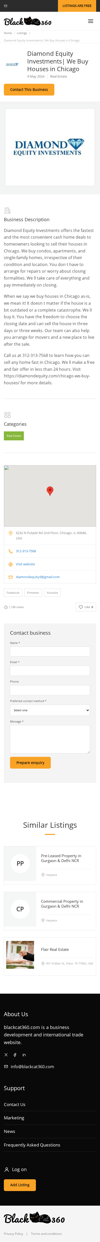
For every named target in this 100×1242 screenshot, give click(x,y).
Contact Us (14, 1104)
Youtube (52, 593)
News (9, 1131)
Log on (19, 1169)
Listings (22, 33)
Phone (14, 681)
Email (14, 662)
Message (17, 721)
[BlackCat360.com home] (27, 21)
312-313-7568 (26, 551)
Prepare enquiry (30, 762)
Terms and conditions (46, 1234)
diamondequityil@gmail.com (38, 577)
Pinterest (33, 593)
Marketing (14, 1118)
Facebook (13, 593)
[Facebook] (15, 1055)
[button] (50, 491)
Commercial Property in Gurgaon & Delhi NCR (62, 904)
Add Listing (19, 1184)
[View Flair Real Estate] (20, 955)
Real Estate (14, 436)
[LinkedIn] (24, 1055)
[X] (6, 1055)
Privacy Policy (13, 1234)
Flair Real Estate (55, 949)
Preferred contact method (28, 701)
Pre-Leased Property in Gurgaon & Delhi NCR (61, 858)
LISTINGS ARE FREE (77, 5)
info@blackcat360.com (32, 1066)
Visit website (25, 564)
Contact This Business (29, 89)
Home (8, 33)
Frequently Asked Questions (32, 1145)
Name (15, 643)
